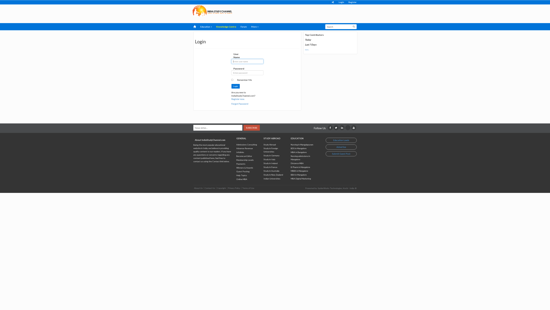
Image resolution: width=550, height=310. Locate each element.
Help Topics (241, 175)
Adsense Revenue (244, 148)
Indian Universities (272, 178)
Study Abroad (270, 144)
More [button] (254, 26)
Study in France (270, 167)
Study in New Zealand (273, 175)
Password (236, 68)
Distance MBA (297, 163)
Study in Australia (271, 171)
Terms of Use (248, 188)
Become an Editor (244, 156)
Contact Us (210, 188)
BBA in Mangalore (299, 175)
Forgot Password (239, 103)
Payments (240, 164)
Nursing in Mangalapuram (302, 144)
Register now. (238, 99)
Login (341, 2)
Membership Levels (245, 160)
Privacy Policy (234, 188)
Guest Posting (243, 171)
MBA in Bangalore (299, 152)
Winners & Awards (244, 167)
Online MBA (241, 179)
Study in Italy (269, 159)
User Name (236, 56)
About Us (198, 188)
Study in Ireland (271, 163)
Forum (243, 26)
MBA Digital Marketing (301, 178)
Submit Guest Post (341, 153)
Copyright (221, 188)
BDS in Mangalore (299, 148)
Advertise (341, 147)
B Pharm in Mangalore (300, 167)
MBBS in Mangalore (299, 171)
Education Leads (341, 140)
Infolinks (240, 152)
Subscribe (251, 127)
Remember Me (244, 80)
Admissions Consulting (246, 144)
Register (352, 2)
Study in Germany (271, 155)
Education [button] (205, 26)
